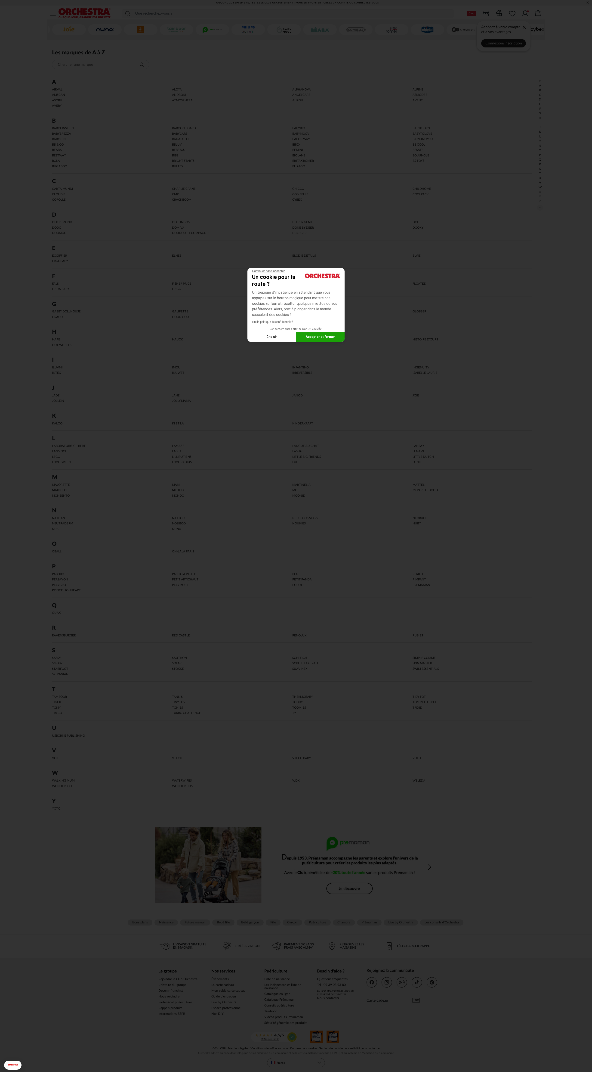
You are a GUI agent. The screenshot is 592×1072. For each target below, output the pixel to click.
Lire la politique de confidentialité (272, 322)
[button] (13, 1065)
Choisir (271, 337)
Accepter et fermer (320, 337)
